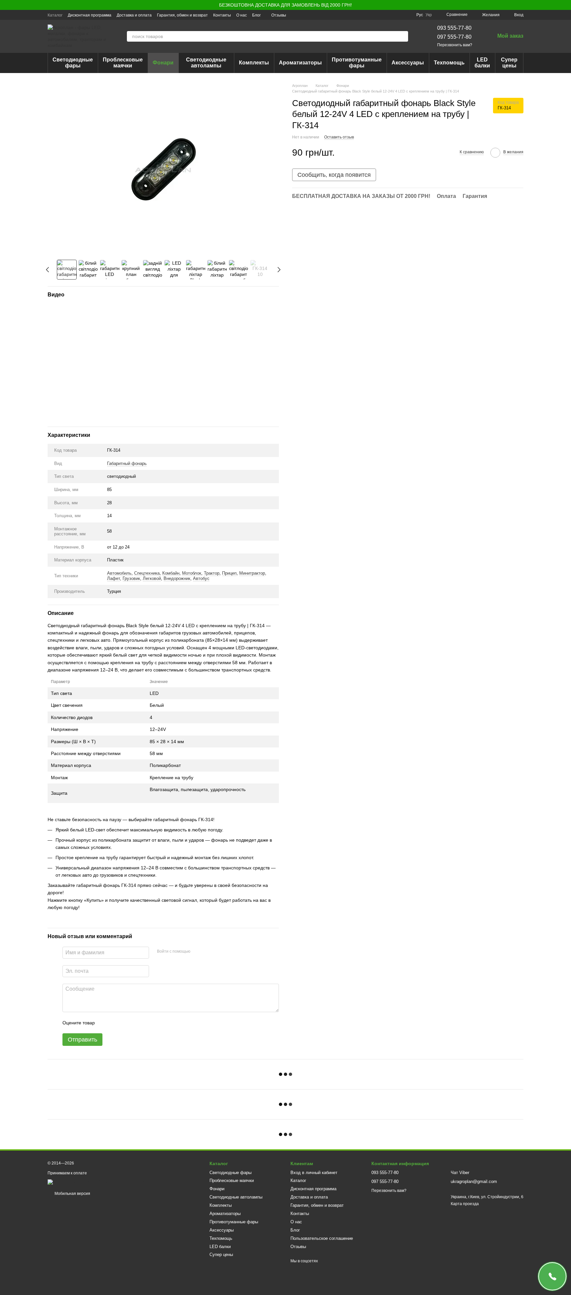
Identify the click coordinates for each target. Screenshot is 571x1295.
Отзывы (278, 15)
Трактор (211, 573)
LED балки (482, 62)
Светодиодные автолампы (206, 62)
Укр (429, 15)
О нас (241, 15)
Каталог (55, 15)
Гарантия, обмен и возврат (182, 15)
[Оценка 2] (116, 1023)
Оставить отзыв (339, 137)
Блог (256, 15)
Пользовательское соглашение (321, 1238)
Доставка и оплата (134, 15)
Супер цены (509, 62)
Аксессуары (408, 62)
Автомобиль (119, 573)
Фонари (163, 62)
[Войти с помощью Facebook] (198, 952)
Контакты (222, 15)
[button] (566, 5)
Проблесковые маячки (123, 62)
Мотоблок (191, 573)
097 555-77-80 (454, 37)
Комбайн (170, 573)
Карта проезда (465, 1203)
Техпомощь (449, 62)
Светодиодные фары (73, 62)
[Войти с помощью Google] (208, 952)
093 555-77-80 (454, 28)
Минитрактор (252, 573)
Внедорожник (177, 578)
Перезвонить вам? (454, 45)
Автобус (201, 578)
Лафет (113, 578)
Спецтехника (147, 573)
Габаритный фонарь (127, 463)
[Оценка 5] (148, 1023)
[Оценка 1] (105, 1023)
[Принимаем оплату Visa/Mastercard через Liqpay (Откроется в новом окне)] (96, 1181)
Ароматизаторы (300, 62)
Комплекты (254, 62)
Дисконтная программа (89, 15)
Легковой (152, 578)
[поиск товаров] (403, 36)
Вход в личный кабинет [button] (313, 1172)
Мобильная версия (72, 1193)
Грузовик (131, 578)
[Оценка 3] (127, 1023)
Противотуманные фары (357, 62)
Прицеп (229, 573)
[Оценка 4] (137, 1023)
